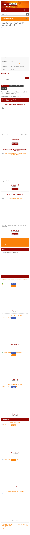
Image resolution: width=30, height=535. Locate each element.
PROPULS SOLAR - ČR (15, 64)
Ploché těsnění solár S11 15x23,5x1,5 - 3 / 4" (15, 457)
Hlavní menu (5, 10)
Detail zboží (15, 143)
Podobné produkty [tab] (13, 85)
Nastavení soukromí (5, 526)
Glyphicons (20, 524)
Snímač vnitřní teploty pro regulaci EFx (15, 384)
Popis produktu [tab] (5, 85)
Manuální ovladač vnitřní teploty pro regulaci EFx (15, 349)
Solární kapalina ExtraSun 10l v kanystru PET (15, 104)
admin (24, 524)
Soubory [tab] (20, 85)
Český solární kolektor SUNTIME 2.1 (15, 422)
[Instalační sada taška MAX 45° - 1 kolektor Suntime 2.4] (15, 41)
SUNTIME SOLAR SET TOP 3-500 (15, 315)
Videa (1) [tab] (4, 88)
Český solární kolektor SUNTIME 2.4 (15, 194)
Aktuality (3, 249)
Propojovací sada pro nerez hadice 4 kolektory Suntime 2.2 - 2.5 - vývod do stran (15, 150)
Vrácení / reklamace (7, 528)
